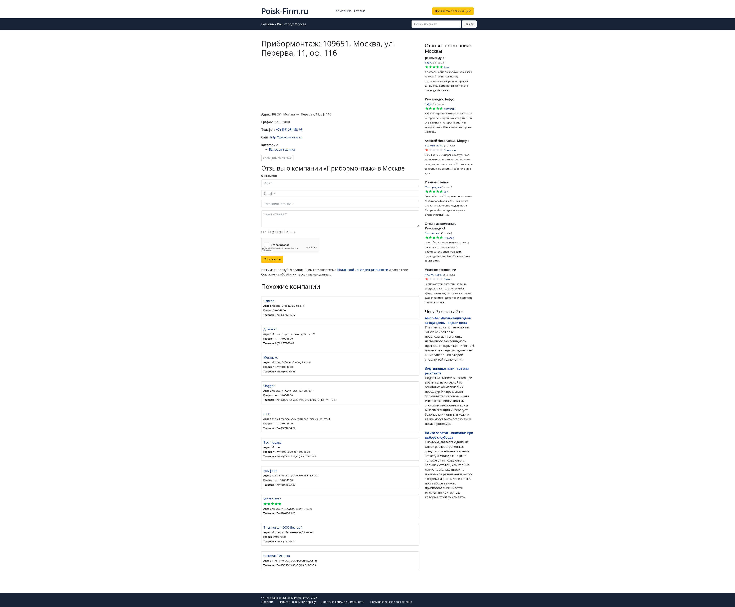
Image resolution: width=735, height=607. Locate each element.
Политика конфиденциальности (342, 602)
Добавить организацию (453, 11)
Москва (300, 24)
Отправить (272, 259)
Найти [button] (469, 24)
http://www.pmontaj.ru (286, 137)
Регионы (267, 24)
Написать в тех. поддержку (297, 602)
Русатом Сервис (434, 274)
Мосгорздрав (433, 187)
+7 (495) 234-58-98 (289, 130)
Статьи (359, 11)
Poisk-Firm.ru (284, 11)
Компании (343, 11)
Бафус (428, 62)
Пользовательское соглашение (391, 602)
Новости (267, 602)
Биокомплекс (433, 233)
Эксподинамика (434, 145)
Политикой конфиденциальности (362, 270)
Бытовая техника (282, 149)
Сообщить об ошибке (277, 158)
